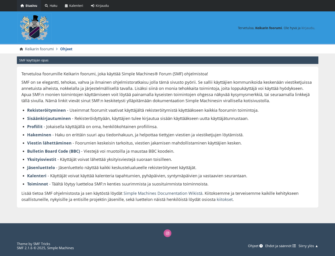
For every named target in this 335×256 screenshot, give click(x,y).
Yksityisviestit (41, 159)
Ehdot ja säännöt (278, 246)
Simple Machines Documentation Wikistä (163, 193)
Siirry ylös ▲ (308, 246)
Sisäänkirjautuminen (49, 118)
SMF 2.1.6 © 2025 (31, 248)
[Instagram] (167, 233)
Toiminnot (37, 184)
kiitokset (225, 199)
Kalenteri (36, 175)
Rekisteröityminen (46, 110)
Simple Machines (60, 248)
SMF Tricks (41, 243)
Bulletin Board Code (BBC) (54, 151)
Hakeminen (39, 134)
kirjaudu (308, 28)
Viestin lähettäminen (49, 143)
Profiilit (35, 126)
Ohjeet (253, 246)
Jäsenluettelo (41, 167)
